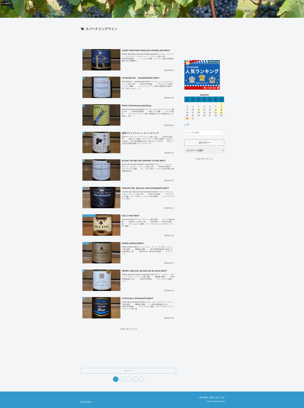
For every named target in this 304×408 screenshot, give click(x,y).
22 (221, 113)
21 (216, 113)
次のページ (128, 371)
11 (199, 110)
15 (221, 110)
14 (216, 110)
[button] (222, 132)
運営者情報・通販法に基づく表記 (211, 397)
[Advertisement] (128, 38)
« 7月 (186, 124)
